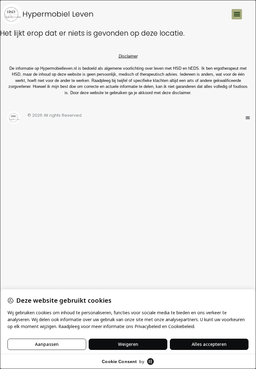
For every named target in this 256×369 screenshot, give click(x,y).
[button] (237, 14)
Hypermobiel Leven (58, 14)
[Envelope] (248, 118)
